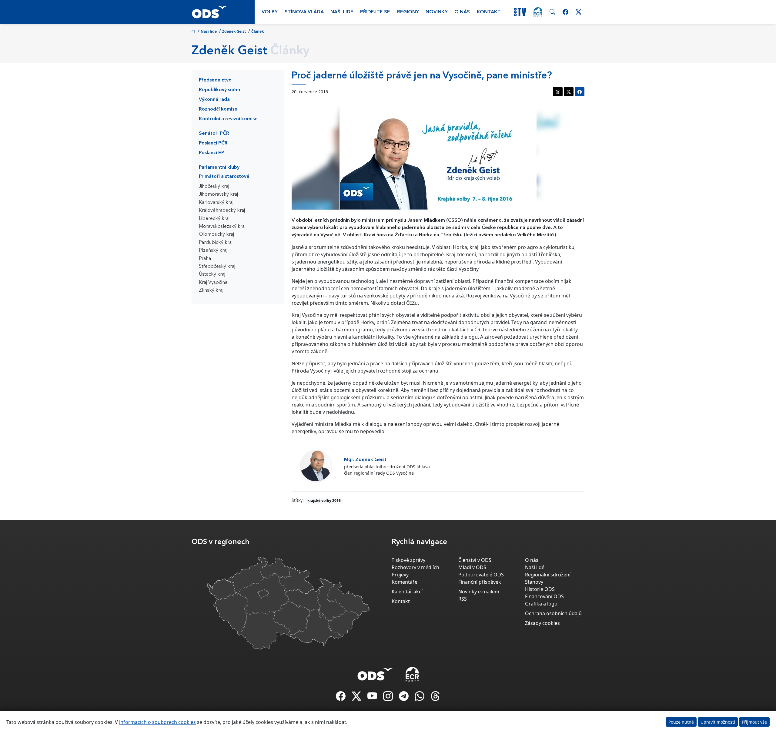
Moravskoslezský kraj (222, 226)
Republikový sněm (219, 90)
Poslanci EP (211, 153)
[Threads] (435, 698)
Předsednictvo (215, 80)
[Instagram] (388, 698)
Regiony (408, 12)
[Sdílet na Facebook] (579, 91)
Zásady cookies (542, 623)
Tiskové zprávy (408, 560)
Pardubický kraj (215, 242)
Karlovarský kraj (216, 202)
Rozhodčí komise (218, 109)
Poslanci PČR (213, 143)
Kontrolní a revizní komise (228, 119)
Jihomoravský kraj (218, 194)
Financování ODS (544, 596)
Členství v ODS (474, 560)
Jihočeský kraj (214, 186)
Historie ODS (540, 589)
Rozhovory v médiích (415, 567)
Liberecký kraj (214, 218)
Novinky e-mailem (478, 591)
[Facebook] (341, 698)
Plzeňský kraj (213, 250)
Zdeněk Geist (234, 31)
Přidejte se (375, 12)
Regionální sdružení (547, 574)
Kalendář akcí (407, 591)
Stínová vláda (304, 12)
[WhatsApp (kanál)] (420, 698)
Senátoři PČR (214, 133)
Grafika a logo (541, 603)
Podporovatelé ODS (481, 574)
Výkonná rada (214, 99)
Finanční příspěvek (479, 582)
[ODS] (375, 672)
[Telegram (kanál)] (404, 698)
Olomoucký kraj (216, 234)
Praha (205, 258)
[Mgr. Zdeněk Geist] (316, 466)
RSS (462, 598)
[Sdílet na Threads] (558, 91)
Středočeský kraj (217, 266)
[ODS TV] (372, 698)
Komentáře (404, 582)
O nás (462, 12)
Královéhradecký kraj (222, 210)
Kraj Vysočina (213, 282)
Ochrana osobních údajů (553, 613)
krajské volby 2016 (324, 500)
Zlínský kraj (211, 290)
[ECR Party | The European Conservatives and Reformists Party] (537, 12)
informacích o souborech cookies (157, 722)
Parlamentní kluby (219, 167)
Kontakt (489, 12)
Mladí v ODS (472, 567)
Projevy (400, 574)
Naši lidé (341, 12)
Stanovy (534, 582)
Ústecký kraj (212, 274)
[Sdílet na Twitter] (569, 91)
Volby (270, 12)
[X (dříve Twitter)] (357, 698)
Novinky (437, 12)
